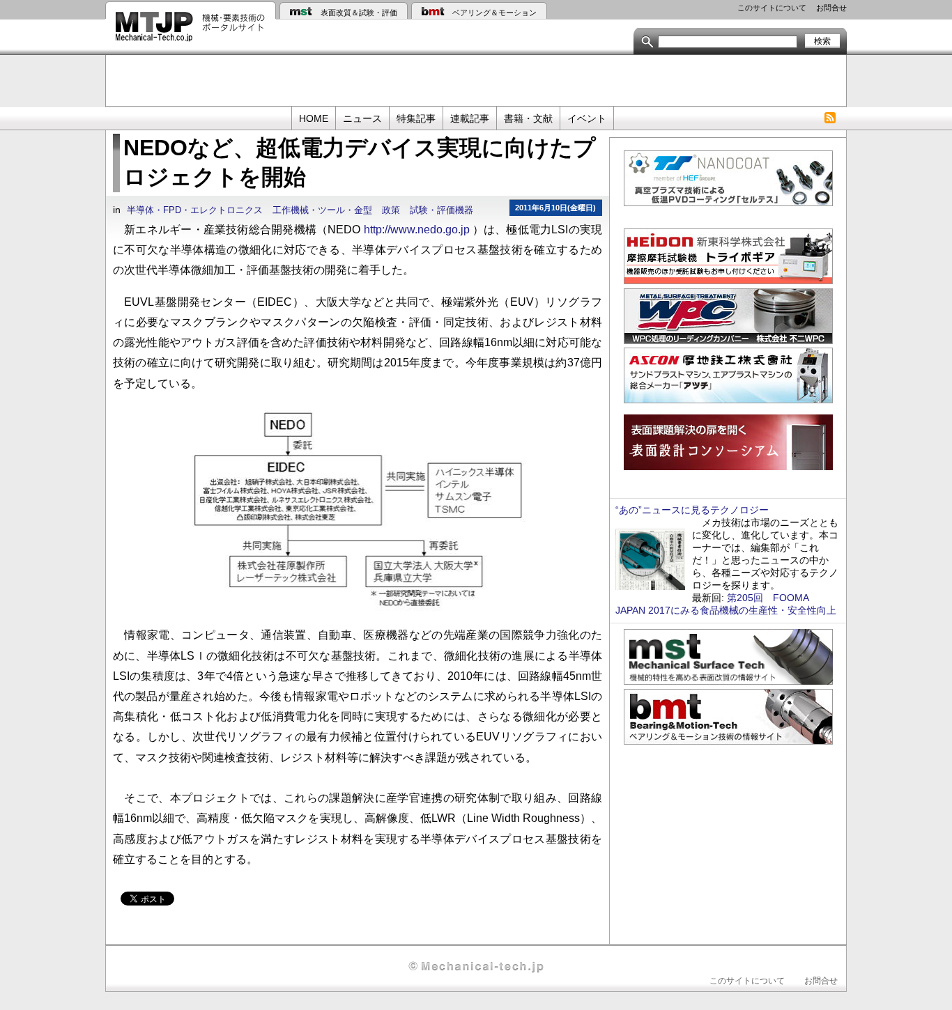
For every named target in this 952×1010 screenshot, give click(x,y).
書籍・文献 (528, 118)
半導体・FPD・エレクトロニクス (195, 210)
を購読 (829, 118)
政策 (391, 210)
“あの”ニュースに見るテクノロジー (692, 509)
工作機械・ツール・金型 (322, 210)
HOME (313, 118)
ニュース (362, 118)
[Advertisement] (476, 79)
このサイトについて (771, 7)
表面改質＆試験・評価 (359, 12)
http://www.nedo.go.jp (417, 229)
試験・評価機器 (441, 210)
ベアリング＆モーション (494, 12)
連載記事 (469, 118)
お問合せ (831, 7)
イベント (586, 118)
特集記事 (416, 118)
